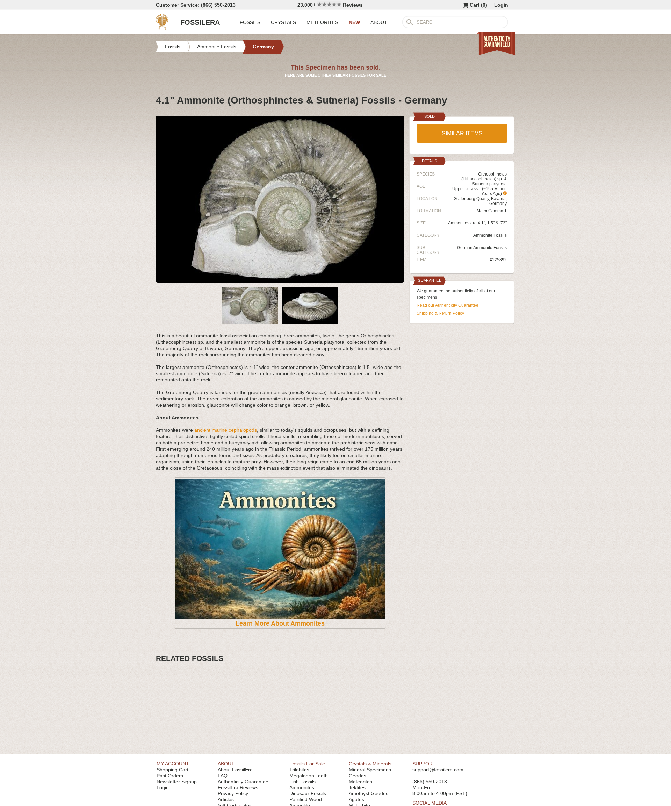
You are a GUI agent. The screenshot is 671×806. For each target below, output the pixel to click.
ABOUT (378, 22)
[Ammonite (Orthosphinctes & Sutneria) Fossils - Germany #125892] (280, 280)
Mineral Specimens (370, 769)
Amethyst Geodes (368, 793)
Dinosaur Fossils (307, 793)
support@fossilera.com (437, 769)
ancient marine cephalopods (225, 430)
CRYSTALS (283, 22)
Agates (356, 799)
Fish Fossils (302, 781)
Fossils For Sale (307, 763)
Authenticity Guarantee (243, 781)
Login (501, 5)
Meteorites (360, 781)
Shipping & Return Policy (440, 313)
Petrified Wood (305, 799)
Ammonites (301, 787)
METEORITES (322, 22)
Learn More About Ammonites (280, 623)
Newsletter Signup (177, 781)
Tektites (357, 787)
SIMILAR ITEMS (462, 133)
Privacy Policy (233, 793)
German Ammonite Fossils (482, 247)
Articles (226, 799)
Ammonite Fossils (490, 235)
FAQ (223, 775)
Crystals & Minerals (370, 763)
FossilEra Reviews (238, 787)
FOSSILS (250, 22)
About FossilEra (235, 769)
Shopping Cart (172, 769)
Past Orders (170, 775)
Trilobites (299, 769)
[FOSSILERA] (162, 28)
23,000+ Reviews (330, 5)
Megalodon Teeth (308, 775)
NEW (354, 22)
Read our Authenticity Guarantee (447, 305)
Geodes (357, 775)
